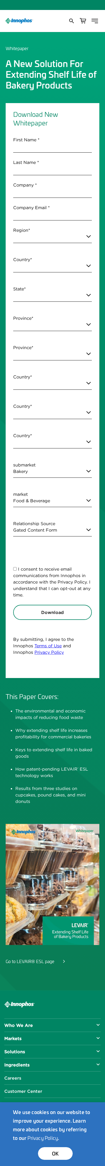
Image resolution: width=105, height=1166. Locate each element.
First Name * (26, 139)
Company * (25, 185)
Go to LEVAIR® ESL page (30, 961)
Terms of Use (48, 645)
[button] (71, 21)
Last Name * (26, 162)
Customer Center (23, 1091)
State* (19, 289)
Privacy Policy (49, 652)
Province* (23, 318)
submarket (24, 465)
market (20, 494)
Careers (12, 1078)
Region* (21, 230)
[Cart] (83, 21)
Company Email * (31, 207)
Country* (22, 259)
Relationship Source (34, 523)
